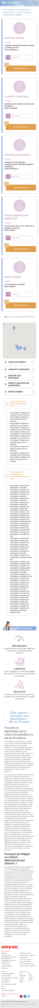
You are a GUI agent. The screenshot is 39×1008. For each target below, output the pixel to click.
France (21, 973)
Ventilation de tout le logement (27, 955)
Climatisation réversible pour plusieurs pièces (8, 961)
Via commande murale (25, 959)
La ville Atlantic (5, 982)
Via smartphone (24, 957)
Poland (30, 975)
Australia (22, 978)
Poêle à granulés (5, 964)
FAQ (2, 986)
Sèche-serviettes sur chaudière (27, 966)
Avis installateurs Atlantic (7, 990)
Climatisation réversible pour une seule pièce (8, 957)
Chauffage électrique (6, 966)
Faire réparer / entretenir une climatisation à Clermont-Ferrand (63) (21, 557)
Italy (30, 973)
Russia (30, 980)
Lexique (3, 988)
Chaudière (4, 953)
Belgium (22, 980)
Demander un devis (20, 68)
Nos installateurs (5, 980)
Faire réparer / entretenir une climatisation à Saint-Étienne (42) (19, 534)
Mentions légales (31, 1004)
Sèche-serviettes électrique (27, 963)
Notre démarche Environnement (9, 978)
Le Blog (3, 996)
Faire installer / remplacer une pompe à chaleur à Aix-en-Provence (20, 459)
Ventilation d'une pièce (25, 953)
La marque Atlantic (6, 975)
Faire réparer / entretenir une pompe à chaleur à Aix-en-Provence (19, 449)
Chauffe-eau (4, 968)
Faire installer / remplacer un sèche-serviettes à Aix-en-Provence (19, 419)
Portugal (31, 978)
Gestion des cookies (6, 1004)
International (23, 975)
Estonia (21, 982)
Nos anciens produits (25, 961)
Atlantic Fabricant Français (8, 973)
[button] (4, 57)
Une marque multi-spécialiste (8, 984)
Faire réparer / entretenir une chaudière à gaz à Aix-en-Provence (19, 442)
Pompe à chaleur (5, 955)
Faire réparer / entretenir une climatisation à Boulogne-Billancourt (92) (19, 610)
